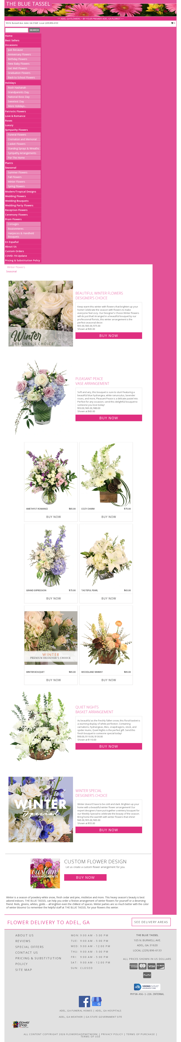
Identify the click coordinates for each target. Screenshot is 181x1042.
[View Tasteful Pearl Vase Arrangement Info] (106, 556)
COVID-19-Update (16, 255)
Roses (8, 120)
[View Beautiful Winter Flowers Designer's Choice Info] (41, 313)
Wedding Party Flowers (19, 205)
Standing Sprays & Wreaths (23, 148)
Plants (9, 163)
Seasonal (10, 167)
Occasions (11, 45)
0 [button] (174, 23)
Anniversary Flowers (19, 54)
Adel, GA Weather (71, 1016)
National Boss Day (19, 96)
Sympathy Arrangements (22, 153)
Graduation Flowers (19, 73)
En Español (12, 242)
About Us (10, 246)
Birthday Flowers (17, 59)
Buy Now (108, 335)
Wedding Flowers (15, 196)
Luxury (9, 125)
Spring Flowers (16, 186)
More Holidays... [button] (17, 106)
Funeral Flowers (17, 134)
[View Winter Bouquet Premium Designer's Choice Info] (50, 638)
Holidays (10, 82)
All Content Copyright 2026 (44, 1034)
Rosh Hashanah (17, 87)
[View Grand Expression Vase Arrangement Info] (50, 556)
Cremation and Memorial (22, 139)
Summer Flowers (17, 172)
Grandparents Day (18, 92)
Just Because (15, 49)
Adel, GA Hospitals (108, 1010)
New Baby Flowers (19, 63)
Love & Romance (15, 116)
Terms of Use (90, 1036)
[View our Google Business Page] (96, 1006)
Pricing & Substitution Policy (22, 260)
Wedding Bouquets (16, 200)
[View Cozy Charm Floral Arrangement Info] (106, 474)
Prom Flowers (13, 219)
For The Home (16, 157)
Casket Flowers (16, 143)
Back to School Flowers (21, 77)
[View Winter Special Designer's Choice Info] (41, 809)
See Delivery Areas (151, 922)
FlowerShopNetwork (82, 1034)
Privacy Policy (112, 1034)
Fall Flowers (15, 177)
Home (8, 35)
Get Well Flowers (17, 68)
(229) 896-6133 (51, 23)
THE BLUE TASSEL (28, 3)
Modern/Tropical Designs (20, 191)
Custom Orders (14, 251)
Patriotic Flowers (15, 111)
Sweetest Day (16, 101)
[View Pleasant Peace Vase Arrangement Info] (41, 397)
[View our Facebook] (84, 1006)
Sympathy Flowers (16, 129)
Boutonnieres (16, 228)
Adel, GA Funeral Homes (76, 1010)
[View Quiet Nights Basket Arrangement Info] (41, 726)
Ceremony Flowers (16, 214)
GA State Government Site (104, 1016)
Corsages (13, 224)
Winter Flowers (16, 181)
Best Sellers (12, 40)
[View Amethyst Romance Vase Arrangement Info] (50, 474)
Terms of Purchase (140, 1034)
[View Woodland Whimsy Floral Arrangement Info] (106, 638)
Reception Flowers (16, 210)
